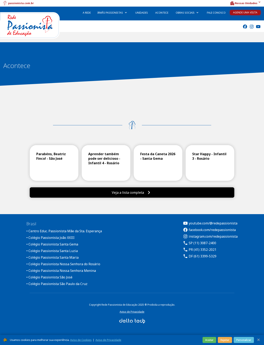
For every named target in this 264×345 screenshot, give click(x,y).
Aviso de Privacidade (132, 311)
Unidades (141, 12)
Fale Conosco (216, 12)
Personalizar (243, 340)
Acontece (161, 12)
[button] (245, 3)
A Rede (87, 12)
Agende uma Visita (245, 12)
